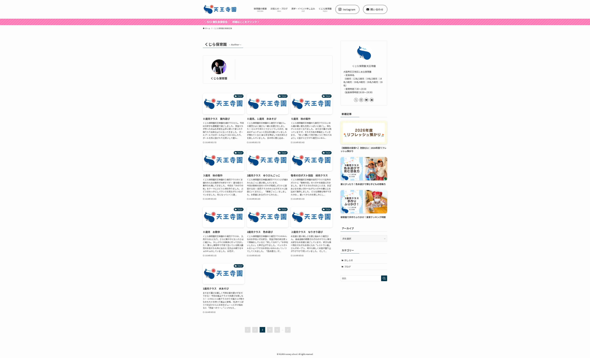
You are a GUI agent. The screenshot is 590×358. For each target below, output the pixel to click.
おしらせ (348, 260)
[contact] (372, 100)
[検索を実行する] (384, 278)
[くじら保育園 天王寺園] (220, 9)
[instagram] (361, 100)
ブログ (347, 266)
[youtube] (366, 100)
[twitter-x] (356, 100)
